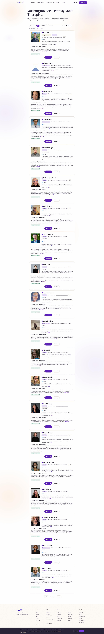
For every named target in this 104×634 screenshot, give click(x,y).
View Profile (45, 51)
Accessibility (81, 622)
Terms (80, 618)
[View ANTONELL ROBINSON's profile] (35, 466)
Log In (69, 620)
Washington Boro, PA (35, 53)
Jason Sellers (47, 120)
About (69, 612)
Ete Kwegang (47, 545)
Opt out (76, 631)
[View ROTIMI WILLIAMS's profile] (35, 325)
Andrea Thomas (48, 293)
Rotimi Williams (48, 321)
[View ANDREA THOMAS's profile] (35, 297)
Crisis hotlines (60, 618)
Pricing (63, 2)
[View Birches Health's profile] (35, 67)
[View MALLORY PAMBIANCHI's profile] (35, 182)
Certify (37, 616)
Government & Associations (49, 622)
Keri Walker (47, 489)
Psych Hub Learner (46, 35)
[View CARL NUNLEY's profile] (35, 572)
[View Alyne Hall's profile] (35, 354)
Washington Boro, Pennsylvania (56, 37)
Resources (48, 2)
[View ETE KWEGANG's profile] (35, 549)
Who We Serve (40, 2)
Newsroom (70, 614)
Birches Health (48, 63)
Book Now (56, 57)
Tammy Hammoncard (50, 517)
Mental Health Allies (50, 619)
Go (38, 25)
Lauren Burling (48, 433)
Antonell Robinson (49, 462)
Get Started (82, 2)
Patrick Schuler (48, 33)
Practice (37, 614)
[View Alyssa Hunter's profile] (35, 95)
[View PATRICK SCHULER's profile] (35, 37)
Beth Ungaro (47, 206)
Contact (70, 618)
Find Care (75, 2)
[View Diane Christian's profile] (35, 381)
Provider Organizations (49, 615)
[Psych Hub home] (20, 2)
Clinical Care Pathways (38, 621)
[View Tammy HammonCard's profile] (35, 521)
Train (36, 612)
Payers (48, 617)
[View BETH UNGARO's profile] (35, 210)
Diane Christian (48, 377)
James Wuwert (48, 234)
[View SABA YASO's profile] (35, 268)
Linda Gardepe (48, 148)
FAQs (58, 616)
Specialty (44, 25)
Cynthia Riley (47, 404)
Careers (70, 616)
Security (81, 612)
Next (59, 596)
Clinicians (48, 612)
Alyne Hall (46, 350)
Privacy (80, 614)
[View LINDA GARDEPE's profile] (35, 152)
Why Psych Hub (56, 2)
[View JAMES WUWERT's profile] (35, 238)
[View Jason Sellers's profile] (35, 123)
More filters (68, 25)
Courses (59, 614)
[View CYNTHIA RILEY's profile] (35, 408)
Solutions (32, 2)
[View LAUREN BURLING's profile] (35, 437)
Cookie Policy (82, 616)
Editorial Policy (82, 620)
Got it (81, 631)
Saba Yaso (46, 265)
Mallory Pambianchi (49, 178)
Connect (37, 618)
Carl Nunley (47, 568)
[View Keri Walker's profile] (35, 493)
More (55, 44)
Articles (58, 612)
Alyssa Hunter (47, 91)
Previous (46, 596)
